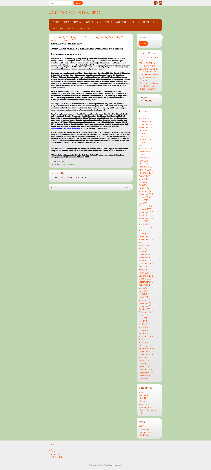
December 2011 (145, 303)
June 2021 (143, 161)
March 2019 (144, 188)
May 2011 (143, 321)
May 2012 (143, 291)
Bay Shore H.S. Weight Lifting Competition (148, 70)
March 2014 (144, 245)
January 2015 (145, 233)
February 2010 (145, 345)
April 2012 (143, 294)
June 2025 (143, 133)
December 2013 (146, 254)
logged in (66, 177)
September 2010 (146, 336)
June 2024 (143, 142)
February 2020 (145, 167)
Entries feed (144, 429)
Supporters (121, 22)
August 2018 (144, 197)
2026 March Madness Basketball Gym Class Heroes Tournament (148, 86)
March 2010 (144, 342)
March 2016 (144, 224)
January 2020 (145, 170)
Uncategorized (145, 407)
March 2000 (144, 366)
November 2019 (146, 173)
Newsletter (71, 28)
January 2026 (145, 121)
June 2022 (143, 154)
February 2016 (145, 227)
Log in (141, 426)
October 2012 (145, 279)
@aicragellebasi (116, 465)
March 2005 (144, 360)
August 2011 (144, 315)
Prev (54, 187)
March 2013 (144, 273)
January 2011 (145, 330)
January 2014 (145, 251)
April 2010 (143, 339)
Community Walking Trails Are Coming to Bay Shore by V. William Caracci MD (87, 38)
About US (77, 22)
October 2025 (145, 130)
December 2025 (146, 124)
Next (127, 187)
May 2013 (143, 266)
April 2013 (143, 270)
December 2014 (146, 236)
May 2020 (143, 163)
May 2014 (143, 242)
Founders (89, 22)
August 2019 (144, 176)
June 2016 (143, 221)
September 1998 (146, 373)
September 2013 (146, 263)
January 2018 (145, 209)
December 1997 (146, 375)
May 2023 (143, 145)
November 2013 (146, 257)
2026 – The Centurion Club (148, 58)
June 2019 (143, 179)
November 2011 (145, 306)
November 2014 (146, 239)
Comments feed (146, 432)
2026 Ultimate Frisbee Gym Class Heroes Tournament (148, 77)
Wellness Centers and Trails (142, 22)
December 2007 (146, 351)
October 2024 (145, 139)
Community (58, 28)
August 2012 (144, 285)
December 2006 (146, 354)
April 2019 (143, 185)
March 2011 (144, 327)
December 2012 (146, 276)
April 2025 (143, 136)
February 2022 (145, 158)
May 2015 (143, 230)
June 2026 (143, 115)
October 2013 (145, 260)
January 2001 (145, 363)
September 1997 (146, 378)
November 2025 (146, 127)
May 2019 (143, 182)
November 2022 (146, 151)
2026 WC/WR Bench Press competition (148, 64)
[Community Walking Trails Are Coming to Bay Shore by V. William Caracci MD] (91, 101)
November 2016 (146, 218)
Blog (99, 22)
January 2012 (145, 300)
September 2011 (146, 312)
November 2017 (146, 212)
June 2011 (143, 318)
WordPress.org (145, 435)
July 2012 (143, 288)
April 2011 (143, 324)
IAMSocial (92, 465)
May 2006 (143, 357)
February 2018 (145, 206)
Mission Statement (61, 22)
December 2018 (146, 194)
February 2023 (145, 148)
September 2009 (146, 348)
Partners (108, 22)
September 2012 (146, 282)
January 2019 (145, 191)
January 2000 (145, 369)
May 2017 (143, 215)
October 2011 (145, 309)
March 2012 (144, 297)
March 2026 (144, 118)
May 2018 (143, 203)
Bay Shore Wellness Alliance (75, 12)
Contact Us (85, 28)
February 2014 (145, 248)
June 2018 (143, 200)
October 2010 (145, 333)
